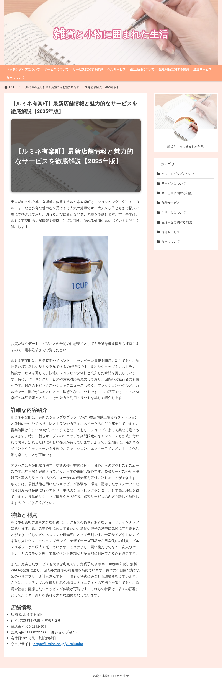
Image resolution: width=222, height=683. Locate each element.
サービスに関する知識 (88, 69)
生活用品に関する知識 (174, 69)
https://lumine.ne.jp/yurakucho (58, 643)
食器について (16, 77)
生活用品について (142, 69)
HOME (13, 87)
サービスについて (56, 69)
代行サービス (117, 69)
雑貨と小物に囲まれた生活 (111, 675)
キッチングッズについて (23, 69)
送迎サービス (202, 69)
